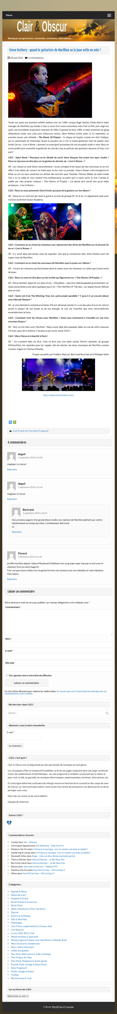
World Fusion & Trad (21, 978)
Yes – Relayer (30, 842)
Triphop (15, 974)
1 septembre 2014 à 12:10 (30, 487)
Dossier (15, 912)
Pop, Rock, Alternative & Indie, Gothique (31, 954)
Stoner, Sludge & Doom (22, 971)
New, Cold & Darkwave (22, 947)
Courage (69, 1006)
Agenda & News (19, 891)
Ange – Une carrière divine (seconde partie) (53, 856)
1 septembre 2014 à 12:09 (30, 457)
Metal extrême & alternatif (24, 936)
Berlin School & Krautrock (24, 902)
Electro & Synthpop (20, 915)
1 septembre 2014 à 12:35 (35, 513)
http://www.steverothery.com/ (58, 395)
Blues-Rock (16, 905)
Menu (9, 15)
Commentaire (13, 607)
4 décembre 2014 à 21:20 (30, 556)
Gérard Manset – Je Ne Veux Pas (48, 859)
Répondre (12, 469)
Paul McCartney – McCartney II (49, 870)
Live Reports (17, 929)
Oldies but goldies (20, 950)
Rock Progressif (41, 431)
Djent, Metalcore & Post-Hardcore (28, 908)
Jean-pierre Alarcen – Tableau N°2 (40, 866)
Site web (9, 663)
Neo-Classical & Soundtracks (25, 943)
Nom (8, 639)
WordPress (57, 1006)
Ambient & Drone (19, 898)
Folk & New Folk (19, 919)
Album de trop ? (18, 895)
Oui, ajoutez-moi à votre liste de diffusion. (30, 675)
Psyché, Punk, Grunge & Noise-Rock (29, 964)
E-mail (9, 651)
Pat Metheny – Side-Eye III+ (50, 845)
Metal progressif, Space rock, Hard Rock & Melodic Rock (39, 940)
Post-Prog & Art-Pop (23, 431)
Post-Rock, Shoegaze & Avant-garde (29, 960)
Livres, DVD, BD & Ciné (22, 933)
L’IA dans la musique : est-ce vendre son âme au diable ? (60, 849)
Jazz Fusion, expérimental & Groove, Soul (31, 926)
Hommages (16, 922)
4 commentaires (36, 57)
